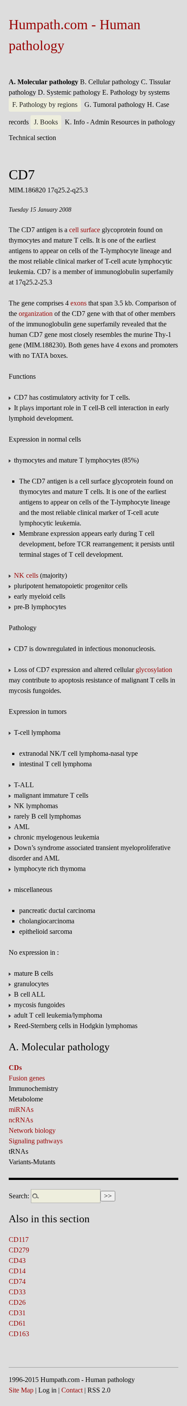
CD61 (17, 1323)
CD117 (19, 1239)
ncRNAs (21, 1120)
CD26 (17, 1302)
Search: (19, 1196)
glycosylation (154, 669)
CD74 (17, 1281)
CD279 (19, 1250)
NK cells (26, 575)
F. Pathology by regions (44, 104)
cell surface (84, 229)
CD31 (17, 1313)
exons (78, 303)
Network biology (32, 1130)
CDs (15, 1067)
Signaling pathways (36, 1141)
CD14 (17, 1271)
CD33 (17, 1292)
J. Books (46, 122)
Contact (72, 1390)
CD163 (19, 1333)
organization (36, 313)
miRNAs (21, 1109)
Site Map (21, 1390)
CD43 (17, 1260)
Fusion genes (27, 1078)
